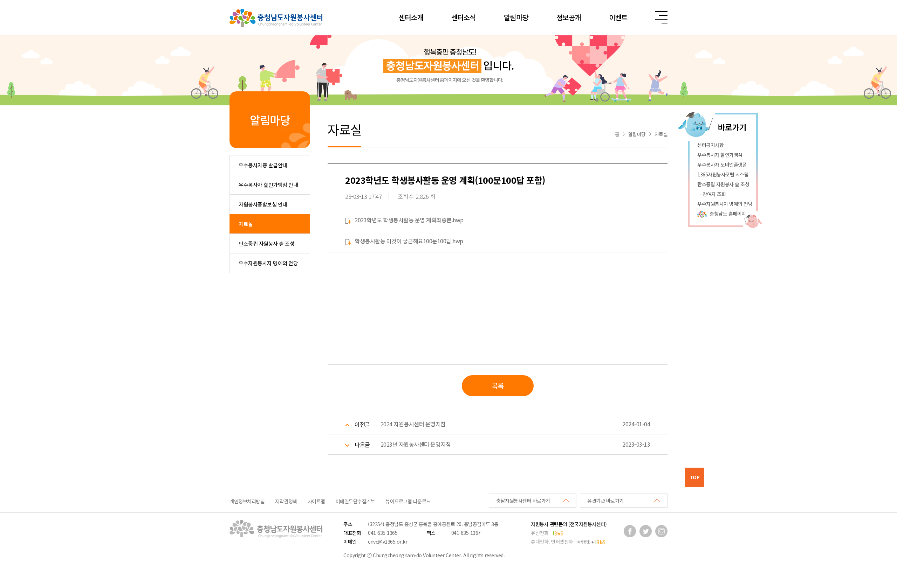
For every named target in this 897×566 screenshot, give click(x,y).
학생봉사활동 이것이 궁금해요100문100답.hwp (409, 241)
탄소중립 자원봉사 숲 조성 (266, 243)
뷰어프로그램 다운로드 (408, 501)
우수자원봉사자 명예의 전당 (268, 263)
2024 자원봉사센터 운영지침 (413, 424)
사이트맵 (316, 501)
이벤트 (618, 17)
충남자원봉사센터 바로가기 (523, 500)
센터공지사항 (710, 144)
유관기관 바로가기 (605, 500)
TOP (695, 477)
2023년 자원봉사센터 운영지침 (416, 444)
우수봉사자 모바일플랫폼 (722, 164)
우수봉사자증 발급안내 (263, 165)
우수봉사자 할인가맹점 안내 (268, 184)
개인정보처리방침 (247, 501)
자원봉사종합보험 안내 (263, 204)
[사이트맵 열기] (661, 17)
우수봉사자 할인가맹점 (719, 154)
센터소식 (463, 17)
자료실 (246, 224)
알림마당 (516, 17)
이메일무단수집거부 (355, 501)
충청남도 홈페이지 (728, 213)
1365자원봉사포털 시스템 (722, 174)
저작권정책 (286, 501)
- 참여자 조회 (711, 193)
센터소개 (411, 17)
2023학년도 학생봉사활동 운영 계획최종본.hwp (409, 220)
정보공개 (568, 17)
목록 (498, 385)
